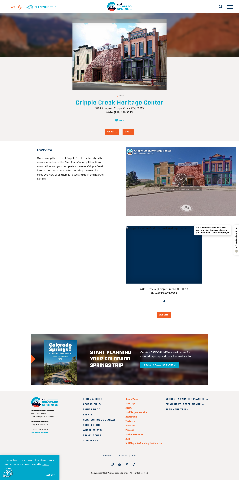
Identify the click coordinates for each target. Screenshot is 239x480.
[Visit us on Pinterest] (126, 464)
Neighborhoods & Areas (99, 419)
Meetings (130, 403)
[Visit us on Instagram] (112, 464)
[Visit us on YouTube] (119, 464)
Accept (50, 475)
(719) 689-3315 (123, 112)
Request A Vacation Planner (159, 365)
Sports (129, 408)
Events (88, 414)
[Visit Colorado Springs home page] (119, 6)
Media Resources (134, 434)
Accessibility (92, 404)
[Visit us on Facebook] (105, 464)
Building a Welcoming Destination (143, 443)
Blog (127, 439)
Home (121, 95)
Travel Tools (92, 435)
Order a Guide (92, 399)
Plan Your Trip (176, 409)
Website (112, 132)
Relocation (131, 416)
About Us (130, 425)
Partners (130, 421)
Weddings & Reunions (137, 412)
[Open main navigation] (230, 6)
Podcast (129, 430)
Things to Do (91, 409)
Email (128, 132)
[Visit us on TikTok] (133, 464)
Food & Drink (92, 425)
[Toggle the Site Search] (221, 7)
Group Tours (131, 399)
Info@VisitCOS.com (39, 432)
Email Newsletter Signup (183, 404)
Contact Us (90, 440)
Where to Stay (93, 430)
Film (134, 455)
